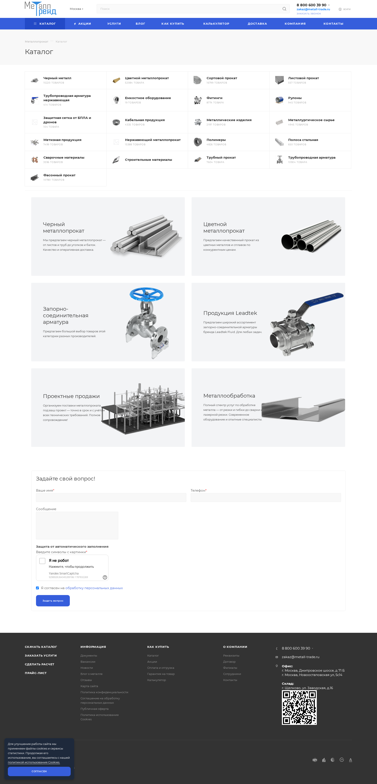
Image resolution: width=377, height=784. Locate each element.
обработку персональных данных (94, 588)
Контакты (230, 680)
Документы (89, 655)
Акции (152, 661)
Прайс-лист (36, 673)
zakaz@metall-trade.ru (313, 9)
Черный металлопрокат (63, 227)
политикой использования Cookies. (34, 762)
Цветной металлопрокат (224, 227)
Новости (87, 667)
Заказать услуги (41, 655)
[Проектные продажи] (146, 407)
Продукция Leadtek (230, 313)
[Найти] (284, 8)
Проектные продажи (71, 396)
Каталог (153, 655)
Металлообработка (229, 396)
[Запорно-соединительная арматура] (146, 322)
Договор (229, 661)
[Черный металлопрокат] (146, 236)
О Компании (235, 646)
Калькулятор (156, 680)
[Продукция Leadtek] (306, 322)
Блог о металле (92, 674)
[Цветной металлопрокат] (306, 236)
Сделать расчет (39, 664)
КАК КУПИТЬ (158, 646)
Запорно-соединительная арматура (66, 315)
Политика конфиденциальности (104, 692)
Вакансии (88, 661)
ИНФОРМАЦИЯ (93, 646)
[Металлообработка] (306, 407)
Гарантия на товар (161, 674)
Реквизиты (231, 655)
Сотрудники (232, 674)
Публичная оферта (95, 708)
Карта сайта (89, 686)
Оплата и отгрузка (160, 667)
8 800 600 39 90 (311, 5)
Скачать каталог (41, 646)
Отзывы (86, 680)
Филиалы (230, 667)
